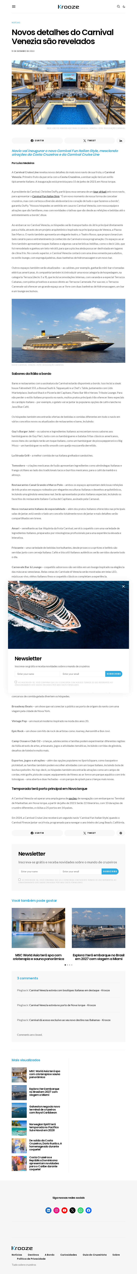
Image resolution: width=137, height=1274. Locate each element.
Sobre (116, 1254)
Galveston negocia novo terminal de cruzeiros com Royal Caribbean (44, 1109)
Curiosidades (68, 1254)
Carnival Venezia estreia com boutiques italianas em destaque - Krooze (69, 990)
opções (73, 798)
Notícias (16, 22)
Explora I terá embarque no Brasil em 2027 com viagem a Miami (98, 957)
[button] (124, 6)
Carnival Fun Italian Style (45, 196)
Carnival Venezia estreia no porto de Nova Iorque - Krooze (62, 1005)
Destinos (33, 1254)
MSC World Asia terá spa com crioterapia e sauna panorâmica (38, 957)
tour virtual (99, 191)
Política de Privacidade (31, 1258)
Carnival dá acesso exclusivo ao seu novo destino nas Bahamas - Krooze (69, 1019)
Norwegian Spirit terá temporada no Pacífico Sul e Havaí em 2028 (44, 1127)
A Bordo (49, 1254)
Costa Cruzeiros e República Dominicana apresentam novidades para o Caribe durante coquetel (44, 1163)
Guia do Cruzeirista (95, 1254)
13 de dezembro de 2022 (23, 51)
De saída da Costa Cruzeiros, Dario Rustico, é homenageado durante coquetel (45, 1145)
